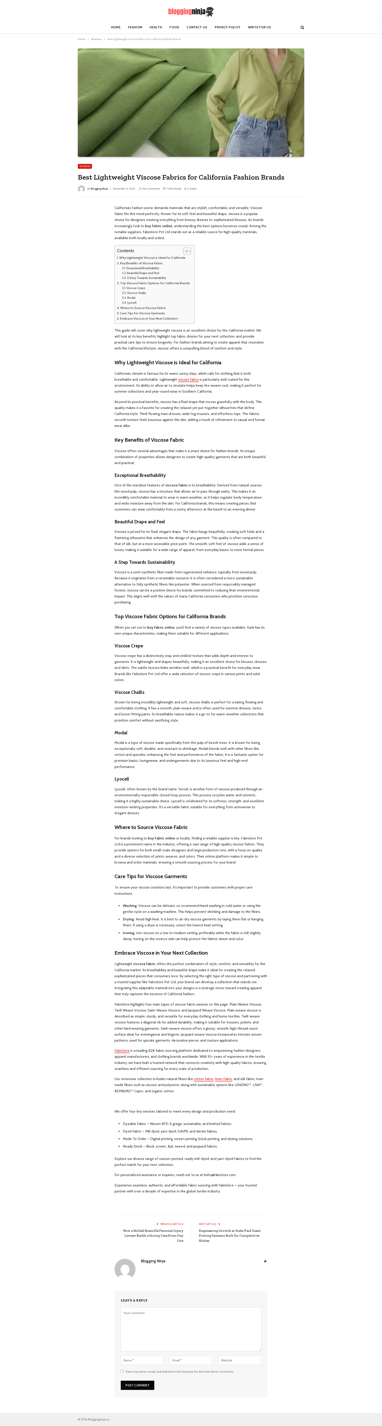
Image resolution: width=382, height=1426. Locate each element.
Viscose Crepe (135, 288)
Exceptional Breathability (142, 268)
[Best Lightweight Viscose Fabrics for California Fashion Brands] (191, 102)
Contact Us (197, 27)
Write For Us (259, 27)
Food (174, 27)
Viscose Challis (136, 293)
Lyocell (131, 302)
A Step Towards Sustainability (146, 278)
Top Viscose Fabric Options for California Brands (155, 283)
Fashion (135, 27)
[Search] (302, 27)
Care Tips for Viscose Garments (142, 313)
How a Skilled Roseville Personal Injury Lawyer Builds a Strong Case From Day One (153, 1236)
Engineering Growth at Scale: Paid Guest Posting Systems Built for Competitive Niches (230, 1236)
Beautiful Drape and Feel (143, 273)
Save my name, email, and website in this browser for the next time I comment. (180, 1372)
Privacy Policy (228, 27)
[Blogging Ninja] (191, 10)
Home (116, 27)
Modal (131, 297)
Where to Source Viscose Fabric (143, 308)
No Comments (151, 188)
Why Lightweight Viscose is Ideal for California (152, 258)
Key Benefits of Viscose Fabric (141, 263)
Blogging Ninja (99, 188)
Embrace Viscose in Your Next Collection (149, 319)
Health (156, 27)
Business (85, 166)
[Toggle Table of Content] (185, 251)
